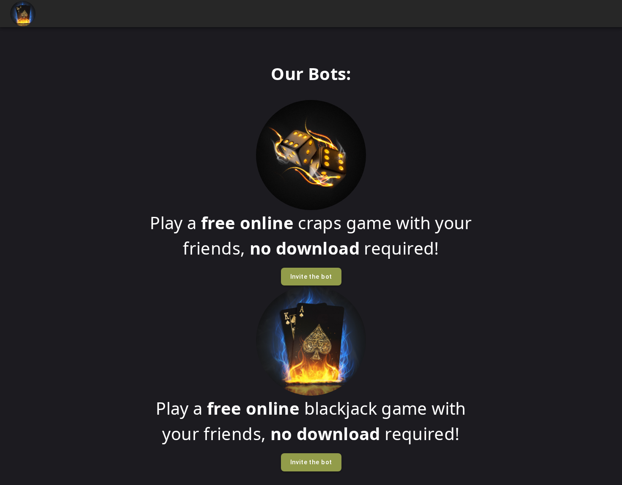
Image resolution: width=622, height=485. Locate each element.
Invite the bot (311, 276)
